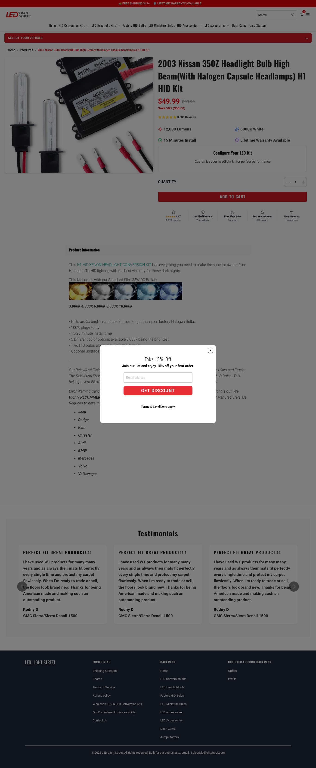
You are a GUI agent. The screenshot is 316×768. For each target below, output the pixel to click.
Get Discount (158, 390)
